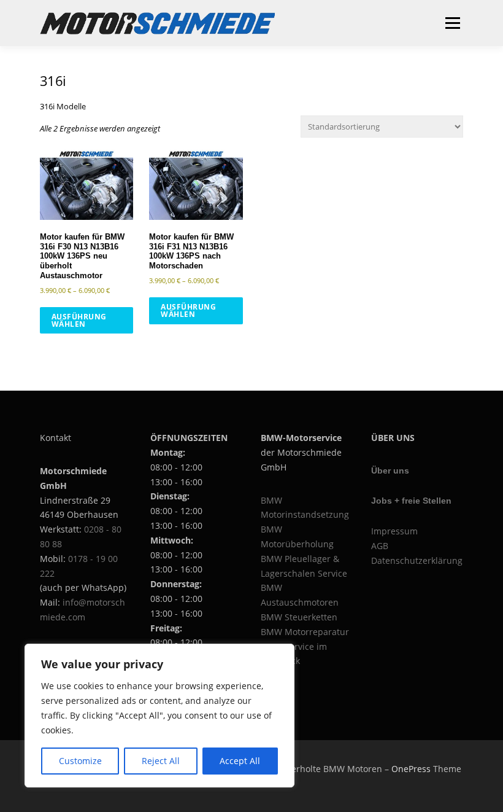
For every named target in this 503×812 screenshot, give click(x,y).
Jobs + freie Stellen (411, 501)
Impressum (394, 531)
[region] (159, 715)
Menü (452, 22)
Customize (80, 761)
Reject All (161, 761)
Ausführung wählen (79, 320)
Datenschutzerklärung (417, 560)
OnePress (411, 769)
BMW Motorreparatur (305, 632)
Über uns (390, 470)
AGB (379, 546)
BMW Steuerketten (299, 617)
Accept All (240, 761)
